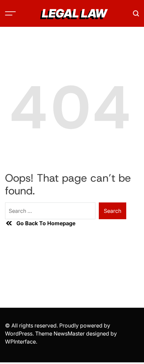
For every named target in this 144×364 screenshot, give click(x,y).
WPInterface (20, 341)
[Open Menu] (10, 13)
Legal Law (74, 13)
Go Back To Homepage (45, 223)
